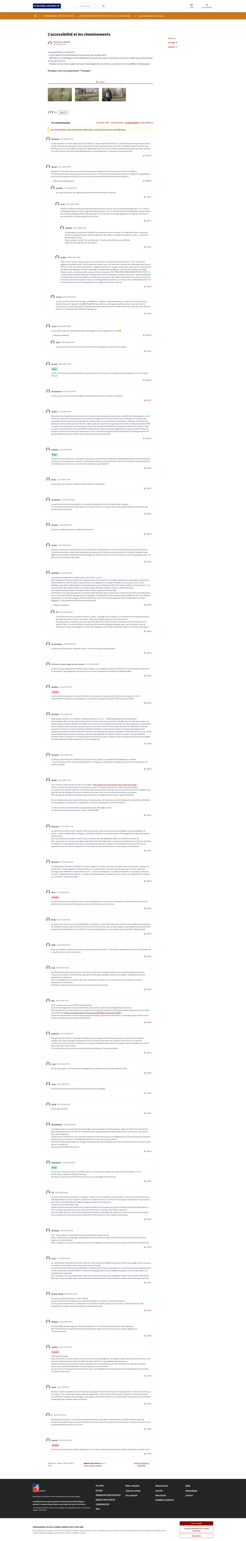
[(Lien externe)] (60, 94)
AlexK (53, 1387)
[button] (62, 181)
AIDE (98, 1508)
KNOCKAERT (56, 1162)
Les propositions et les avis (151, 15)
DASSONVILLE (56, 1124)
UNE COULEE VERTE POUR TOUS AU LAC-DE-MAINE (104, 15)
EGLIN (53, 1104)
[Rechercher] (103, 6)
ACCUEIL (99, 1490)
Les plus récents (117, 122)
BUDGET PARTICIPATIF (105, 1499)
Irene (53, 1064)
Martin (54, 167)
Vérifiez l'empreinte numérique (141, 1464)
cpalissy (54, 1347)
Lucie (63, 204)
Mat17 (54, 919)
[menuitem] (110, 1490)
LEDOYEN (55, 573)
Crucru (54, 326)
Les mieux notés (102, 122)
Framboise (55, 500)
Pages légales (191, 1490)
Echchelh (55, 714)
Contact (189, 1495)
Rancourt (55, 826)
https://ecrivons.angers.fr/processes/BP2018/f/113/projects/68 (93, 1012)
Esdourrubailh (57, 1294)
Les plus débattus (146, 122)
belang (54, 364)
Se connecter (131, 1495)
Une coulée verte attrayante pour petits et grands (114, 784)
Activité (158, 1490)
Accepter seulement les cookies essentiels (196, 1529)
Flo (57, 612)
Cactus (59, 297)
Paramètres (196, 1536)
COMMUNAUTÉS (102, 1504)
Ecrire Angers (57, 644)
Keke (58, 342)
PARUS (54, 780)
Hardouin (55, 139)
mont (53, 479)
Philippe (54, 1322)
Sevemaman (56, 391)
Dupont (54, 1440)
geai (53, 967)
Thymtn (54, 525)
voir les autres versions (93, 1465)
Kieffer (54, 411)
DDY (53, 1000)
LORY (53, 945)
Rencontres (160, 1495)
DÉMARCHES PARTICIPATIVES (59, 15)
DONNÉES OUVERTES (164, 1499)
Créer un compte (133, 1490)
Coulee (63, 257)
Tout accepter (196, 1523)
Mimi (53, 892)
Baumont (55, 1033)
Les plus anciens (131, 122)
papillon (59, 188)
